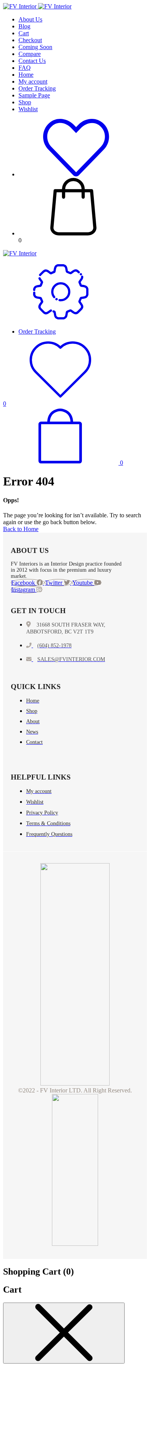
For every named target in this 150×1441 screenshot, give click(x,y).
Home (25, 74)
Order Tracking (37, 88)
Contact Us (32, 61)
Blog (24, 26)
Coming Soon (35, 47)
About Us (30, 19)
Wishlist (28, 109)
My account (32, 81)
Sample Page (34, 95)
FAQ (24, 67)
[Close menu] (64, 1333)
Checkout (30, 40)
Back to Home (20, 529)
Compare (29, 54)
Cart (23, 33)
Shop (24, 102)
